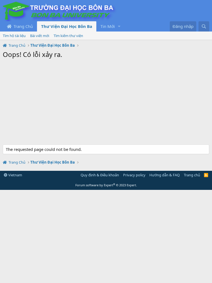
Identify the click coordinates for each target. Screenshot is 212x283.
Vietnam (14, 174)
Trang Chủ (22, 26)
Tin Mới (107, 26)
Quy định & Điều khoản (100, 174)
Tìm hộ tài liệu (14, 35)
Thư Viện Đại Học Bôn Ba (66, 26)
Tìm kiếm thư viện (68, 35)
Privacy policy (134, 174)
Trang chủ (192, 174)
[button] (119, 26)
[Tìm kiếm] (203, 26)
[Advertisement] (106, 103)
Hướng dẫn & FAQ (164, 174)
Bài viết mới (39, 35)
